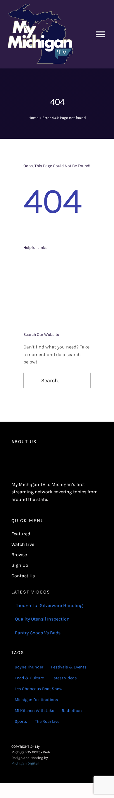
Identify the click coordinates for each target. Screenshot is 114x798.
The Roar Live (47, 721)
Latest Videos (64, 677)
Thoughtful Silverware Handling (49, 605)
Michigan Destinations (36, 699)
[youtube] (101, 755)
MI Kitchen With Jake (34, 710)
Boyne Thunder (29, 667)
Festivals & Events (69, 667)
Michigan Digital (25, 763)
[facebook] (82, 755)
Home (33, 117)
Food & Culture (29, 677)
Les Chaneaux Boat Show (38, 688)
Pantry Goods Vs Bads (38, 633)
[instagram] (91, 755)
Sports (21, 721)
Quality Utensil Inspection (42, 619)
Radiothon (72, 710)
